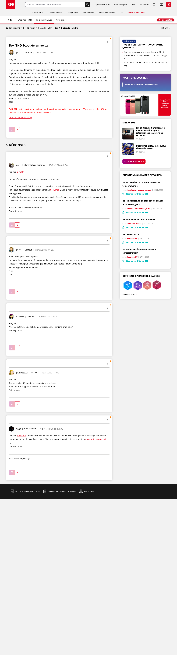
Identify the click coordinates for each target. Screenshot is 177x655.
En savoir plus (128, 294)
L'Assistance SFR (25, 20)
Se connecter (165, 20)
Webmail (161, 4)
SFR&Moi (54, 190)
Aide (134, 4)
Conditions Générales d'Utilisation (62, 491)
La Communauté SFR (15, 28)
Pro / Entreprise (121, 4)
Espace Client (169, 4)
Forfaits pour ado (136, 12)
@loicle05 (21, 436)
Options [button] (164, 28)
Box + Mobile (88, 12)
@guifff (20, 172)
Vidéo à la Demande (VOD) (138, 209)
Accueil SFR (10, 4)
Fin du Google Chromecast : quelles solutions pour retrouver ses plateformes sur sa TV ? (150, 132)
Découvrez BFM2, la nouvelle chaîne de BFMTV (151, 147)
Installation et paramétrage (139, 190)
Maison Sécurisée (107, 12)
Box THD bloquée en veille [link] (66, 28)
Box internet (38, 12)
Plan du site (89, 491)
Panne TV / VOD (45, 28)
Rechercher (87, 4)
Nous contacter (63, 20)
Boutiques (144, 4)
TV (121, 12)
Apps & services (102, 4)
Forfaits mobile (55, 12)
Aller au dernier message (20, 117)
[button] (12, 129)
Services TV (132, 238)
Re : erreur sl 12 (130, 234)
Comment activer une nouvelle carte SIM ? (144, 52)
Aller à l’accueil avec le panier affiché (154, 4)
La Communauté (44, 20)
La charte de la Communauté (27, 491)
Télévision (31, 28)
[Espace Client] (168, 4)
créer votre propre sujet (96, 439)
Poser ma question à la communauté (141, 84)
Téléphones (72, 12)
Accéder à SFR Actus (134, 161)
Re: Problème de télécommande (138, 219)
